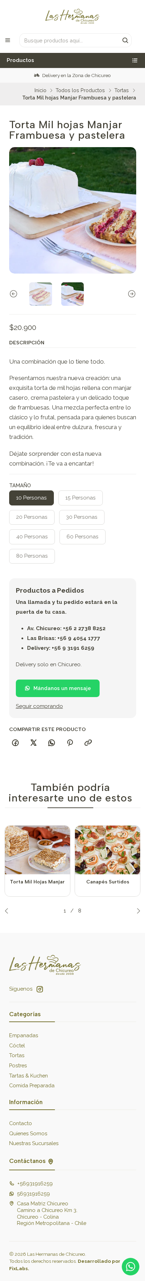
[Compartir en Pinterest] (70, 743)
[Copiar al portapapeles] (88, 743)
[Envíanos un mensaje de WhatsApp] (130, 1266)
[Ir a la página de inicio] (72, 16)
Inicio (40, 90)
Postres (18, 1065)
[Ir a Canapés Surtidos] (107, 850)
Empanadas (23, 1035)
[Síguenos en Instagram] (40, 989)
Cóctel (17, 1045)
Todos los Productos (80, 90)
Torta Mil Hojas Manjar (37, 882)
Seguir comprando (39, 706)
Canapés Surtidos (107, 882)
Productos (20, 60)
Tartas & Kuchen (28, 1076)
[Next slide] (131, 293)
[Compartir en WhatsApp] (51, 743)
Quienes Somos (28, 1133)
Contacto (20, 1123)
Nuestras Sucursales (33, 1143)
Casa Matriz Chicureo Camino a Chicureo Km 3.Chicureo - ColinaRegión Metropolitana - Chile (51, 1213)
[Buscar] (126, 40)
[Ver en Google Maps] (50, 1161)
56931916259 (33, 1194)
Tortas (121, 90)
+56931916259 (35, 1183)
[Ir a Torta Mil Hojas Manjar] (37, 850)
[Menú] (8, 40)
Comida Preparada (32, 1085)
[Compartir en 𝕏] (33, 743)
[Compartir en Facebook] (15, 743)
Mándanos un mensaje (62, 688)
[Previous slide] (14, 293)
